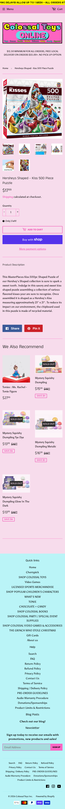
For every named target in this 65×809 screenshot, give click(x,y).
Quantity (7, 205)
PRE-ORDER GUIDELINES (32, 693)
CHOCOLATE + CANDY (32, 606)
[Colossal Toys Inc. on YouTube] (59, 786)
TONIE (32, 601)
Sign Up (56, 747)
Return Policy (32, 663)
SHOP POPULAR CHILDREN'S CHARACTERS (32, 591)
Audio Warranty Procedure (32, 698)
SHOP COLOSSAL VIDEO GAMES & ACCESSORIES (32, 625)
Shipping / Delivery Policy (32, 688)
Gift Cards (32, 635)
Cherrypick (32, 572)
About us (32, 640)
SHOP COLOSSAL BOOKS (32, 611)
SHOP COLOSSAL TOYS (32, 577)
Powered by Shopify (45, 796)
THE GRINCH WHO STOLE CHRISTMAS (32, 630)
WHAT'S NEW (32, 596)
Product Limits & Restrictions (32, 707)
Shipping (7, 196)
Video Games (32, 582)
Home (5, 68)
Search (32, 653)
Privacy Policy (32, 673)
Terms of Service (32, 683)
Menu (10, 9)
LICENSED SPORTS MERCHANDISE (33, 587)
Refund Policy (32, 668)
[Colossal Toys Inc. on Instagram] (53, 786)
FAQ (32, 658)
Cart (59, 9)
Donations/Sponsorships (32, 702)
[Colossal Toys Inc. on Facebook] (47, 786)
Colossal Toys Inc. (24, 796)
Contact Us (32, 678)
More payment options (32, 248)
